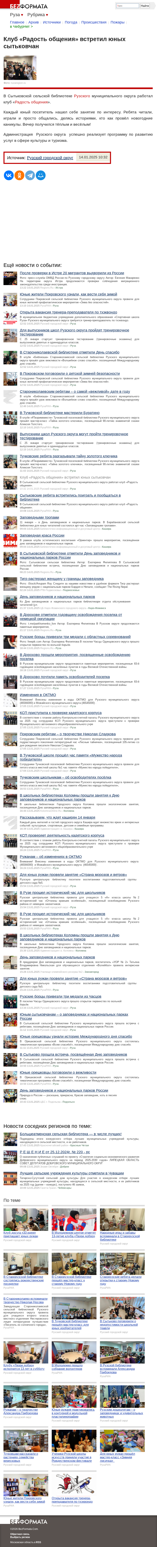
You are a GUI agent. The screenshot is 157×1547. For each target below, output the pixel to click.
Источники (52, 22)
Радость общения (31, 102)
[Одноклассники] (19, 175)
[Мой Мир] (41, 175)
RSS (38, 1542)
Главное (17, 22)
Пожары (117, 22)
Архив (33, 22)
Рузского (82, 96)
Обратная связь (19, 1534)
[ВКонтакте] (9, 175)
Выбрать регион (20, 1537)
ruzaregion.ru (18, 83)
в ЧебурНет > (21, 27)
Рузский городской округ (50, 158)
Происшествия (94, 22)
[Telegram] (30, 175)
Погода (71, 22)
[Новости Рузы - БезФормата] (24, 5)
